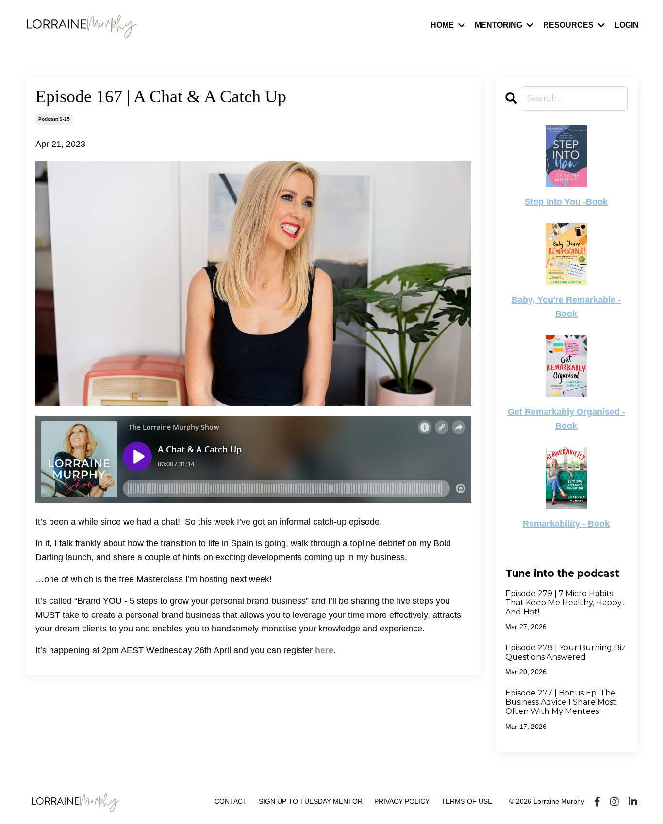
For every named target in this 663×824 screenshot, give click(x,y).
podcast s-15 (54, 119)
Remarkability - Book (566, 524)
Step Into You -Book (566, 202)
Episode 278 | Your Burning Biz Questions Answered (565, 652)
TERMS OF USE (466, 801)
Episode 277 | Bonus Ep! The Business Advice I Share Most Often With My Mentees (560, 702)
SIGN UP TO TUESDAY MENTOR (311, 801)
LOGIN (626, 25)
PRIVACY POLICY (402, 801)
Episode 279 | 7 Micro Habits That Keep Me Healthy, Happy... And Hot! (565, 602)
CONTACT (231, 801)
